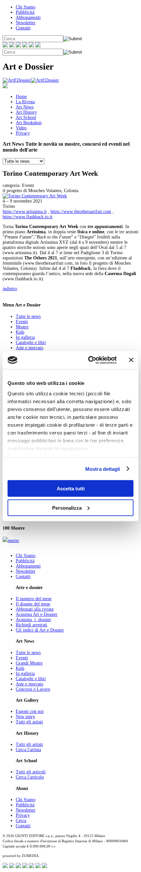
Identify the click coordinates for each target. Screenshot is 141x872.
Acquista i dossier (33, 619)
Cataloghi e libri (31, 342)
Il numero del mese (33, 598)
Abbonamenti (28, 17)
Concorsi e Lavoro (33, 689)
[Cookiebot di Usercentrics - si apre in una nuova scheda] (89, 360)
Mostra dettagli (102, 468)
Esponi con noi (30, 711)
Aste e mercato (29, 347)
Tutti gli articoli (31, 771)
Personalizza (67, 507)
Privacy (23, 133)
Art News (24, 107)
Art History (26, 112)
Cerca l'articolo (30, 777)
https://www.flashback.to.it (27, 216)
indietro (10, 288)
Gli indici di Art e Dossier (40, 630)
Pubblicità (25, 12)
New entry (25, 716)
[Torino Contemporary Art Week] (35, 195)
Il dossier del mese (33, 603)
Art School (26, 117)
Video (21, 127)
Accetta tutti (71, 488)
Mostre (22, 326)
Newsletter (25, 22)
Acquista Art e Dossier (36, 614)
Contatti (23, 27)
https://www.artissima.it (25, 211)
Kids (20, 332)
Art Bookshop (29, 122)
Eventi (22, 321)
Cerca (21, 820)
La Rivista (25, 101)
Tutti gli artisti (29, 721)
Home (21, 96)
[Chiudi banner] (131, 360)
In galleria (25, 337)
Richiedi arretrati (31, 624)
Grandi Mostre (29, 663)
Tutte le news (28, 316)
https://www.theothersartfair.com (80, 211)
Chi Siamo (25, 7)
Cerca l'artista (28, 749)
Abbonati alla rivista (34, 609)
